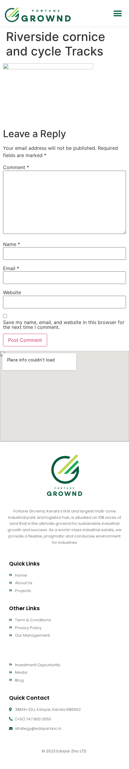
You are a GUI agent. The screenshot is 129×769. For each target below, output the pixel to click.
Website (12, 292)
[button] (117, 13)
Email (11, 268)
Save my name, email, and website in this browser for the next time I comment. (63, 324)
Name (11, 244)
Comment (16, 167)
